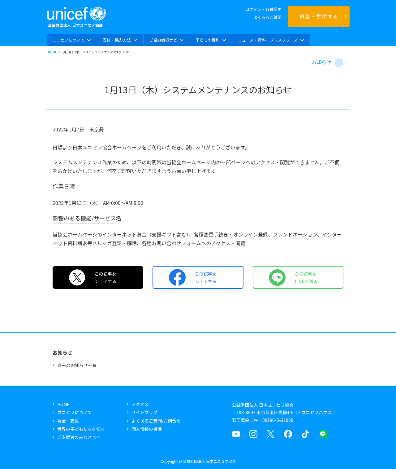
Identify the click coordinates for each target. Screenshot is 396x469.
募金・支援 (68, 421)
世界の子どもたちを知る (81, 429)
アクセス (139, 404)
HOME (52, 52)
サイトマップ (144, 412)
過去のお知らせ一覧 (77, 365)
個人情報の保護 (146, 429)
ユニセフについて (74, 412)
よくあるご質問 (267, 17)
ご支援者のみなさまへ (79, 437)
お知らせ (321, 62)
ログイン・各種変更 (263, 9)
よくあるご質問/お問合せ (156, 421)
